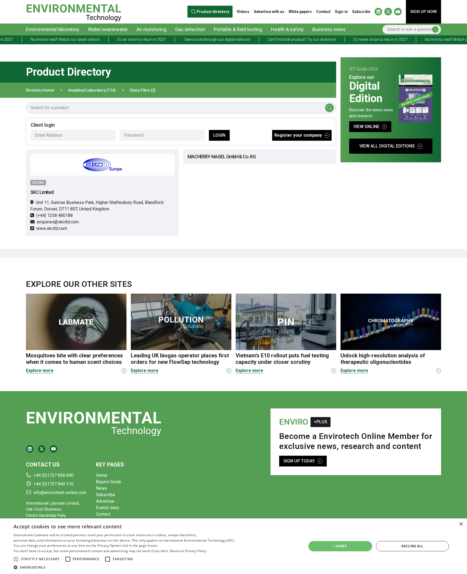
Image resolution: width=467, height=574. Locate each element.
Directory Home (40, 90)
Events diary (107, 507)
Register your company (298, 135)
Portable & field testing (238, 29)
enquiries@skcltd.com (58, 221)
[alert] (233, 546)
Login (219, 135)
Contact (323, 11)
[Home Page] (73, 12)
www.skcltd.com (51, 228)
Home (101, 475)
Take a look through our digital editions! (197, 39)
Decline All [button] (412, 546)
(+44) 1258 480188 (54, 215)
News (101, 488)
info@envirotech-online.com (60, 492)
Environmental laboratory (52, 29)
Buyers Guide (108, 481)
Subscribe (361, 11)
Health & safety (287, 29)
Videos (243, 11)
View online (366, 126)
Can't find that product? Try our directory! (282, 39)
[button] (16, 559)
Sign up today (299, 461)
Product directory (213, 11)
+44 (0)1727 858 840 (54, 475)
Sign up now (423, 11)
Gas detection (190, 29)
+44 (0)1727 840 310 (54, 483)
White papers (300, 11)
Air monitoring (151, 29)
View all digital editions (387, 146)
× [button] (461, 524)
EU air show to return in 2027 (121, 39)
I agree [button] (340, 546)
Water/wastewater (108, 29)
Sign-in (341, 11)
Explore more (40, 370)
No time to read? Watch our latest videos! (45, 39)
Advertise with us (269, 11)
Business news (329, 29)
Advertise (105, 501)
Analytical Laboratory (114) (92, 90)
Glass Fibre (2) (143, 90)
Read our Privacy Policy (188, 551)
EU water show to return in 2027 (360, 39)
